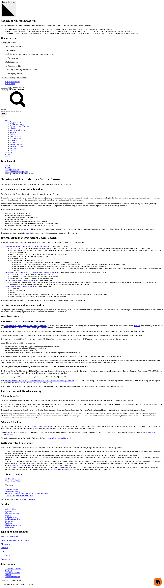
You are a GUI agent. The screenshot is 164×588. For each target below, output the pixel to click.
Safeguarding (5, 559)
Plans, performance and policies (16, 172)
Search (3, 109)
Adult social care (16, 122)
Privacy (8, 575)
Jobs (2, 551)
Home (7, 166)
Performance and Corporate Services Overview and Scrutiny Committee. (31, 272)
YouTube (27, 540)
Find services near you (13, 525)
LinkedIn (12, 540)
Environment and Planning (19, 126)
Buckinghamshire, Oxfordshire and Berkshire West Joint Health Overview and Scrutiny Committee (39, 381)
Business (8, 152)
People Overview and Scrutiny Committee (20, 280)
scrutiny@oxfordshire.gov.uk (20, 465)
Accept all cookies (8, 78)
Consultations (5, 555)
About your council (12, 170)
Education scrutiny (12, 490)
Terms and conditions (12, 577)
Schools (12, 142)
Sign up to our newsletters (10, 536)
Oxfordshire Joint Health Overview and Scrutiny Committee (25, 326)
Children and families (17, 124)
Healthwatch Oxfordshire (14, 479)
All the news (5, 544)
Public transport (15, 136)
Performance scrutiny (12, 492)
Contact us (4, 548)
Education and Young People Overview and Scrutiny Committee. (28, 246)
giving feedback (29, 499)
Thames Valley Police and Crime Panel (38, 426)
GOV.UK (8, 571)
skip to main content (12, 82)
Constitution (30, 233)
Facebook (4, 540)
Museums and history (17, 130)
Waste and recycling (17, 146)
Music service (15, 132)
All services (14, 150)
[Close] (2, 116)
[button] (158, 582)
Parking (12, 134)
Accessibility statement (13, 569)
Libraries (13, 128)
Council (8, 154)
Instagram (20, 540)
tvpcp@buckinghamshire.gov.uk (59, 438)
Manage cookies (21, 78)
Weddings (13, 148)
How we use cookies (12, 573)
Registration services (17, 138)
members (137, 326)
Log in (7, 156)
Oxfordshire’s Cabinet (13, 481)
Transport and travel (17, 144)
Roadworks (14, 140)
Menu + (4, 89)
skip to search (10, 84)
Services (8, 120)
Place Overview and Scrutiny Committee (19, 286)
